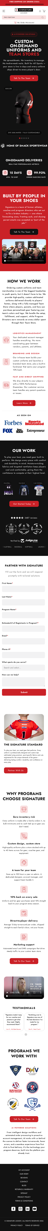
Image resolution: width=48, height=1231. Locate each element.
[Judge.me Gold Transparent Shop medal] (35, 529)
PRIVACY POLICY (24, 1197)
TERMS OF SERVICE (32, 1225)
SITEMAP (24, 1193)
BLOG (24, 1185)
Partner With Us (15, 770)
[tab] (19, 138)
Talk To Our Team (22, 961)
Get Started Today (22, 503)
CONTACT (24, 1181)
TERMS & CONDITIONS (24, 1201)
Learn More (22, 403)
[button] (24, 17)
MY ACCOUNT (24, 1170)
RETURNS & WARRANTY (24, 1189)
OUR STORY (24, 1174)
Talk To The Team (22, 78)
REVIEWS (24, 1177)
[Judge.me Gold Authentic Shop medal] (22, 529)
